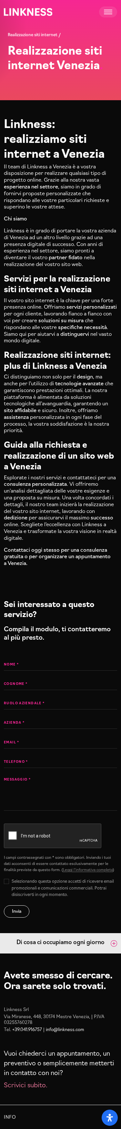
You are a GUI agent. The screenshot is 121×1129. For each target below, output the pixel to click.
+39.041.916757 (27, 1029)
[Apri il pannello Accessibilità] (110, 1118)
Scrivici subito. (25, 1084)
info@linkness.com (65, 1029)
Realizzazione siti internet (32, 34)
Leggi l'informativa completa (88, 869)
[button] (60, 943)
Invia (16, 911)
